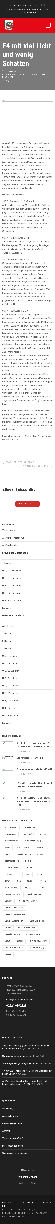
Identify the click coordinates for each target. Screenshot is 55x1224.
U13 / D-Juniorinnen (11, 585)
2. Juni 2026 (25, 810)
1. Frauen (6, 563)
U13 (8, 901)
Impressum (9, 1202)
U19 (8, 954)
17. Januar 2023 (13, 71)
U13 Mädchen (37, 921)
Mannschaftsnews (15, 74)
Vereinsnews (8, 530)
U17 (20, 941)
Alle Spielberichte (10, 545)
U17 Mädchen (36, 948)
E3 (39, 874)
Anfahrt (6, 1131)
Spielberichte (33, 74)
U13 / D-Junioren (10, 678)
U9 (27, 888)
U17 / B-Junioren (10, 656)
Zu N (27, 504)
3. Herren (6, 648)
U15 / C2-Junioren (10, 671)
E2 (27, 874)
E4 (7, 81)
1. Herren (6, 633)
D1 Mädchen (12, 861)
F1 (29, 881)
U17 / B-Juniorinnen (11, 571)
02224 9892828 (29, 13)
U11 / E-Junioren (10, 701)
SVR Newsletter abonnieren (15, 1153)
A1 (43, 834)
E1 (29, 868)
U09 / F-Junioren (10, 715)
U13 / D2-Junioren (10, 686)
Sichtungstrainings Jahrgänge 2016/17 (34, 769)
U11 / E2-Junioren (10, 708)
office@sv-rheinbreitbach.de (20, 999)
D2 (28, 861)
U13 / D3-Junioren (10, 693)
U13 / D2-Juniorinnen (12, 593)
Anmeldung (7, 1108)
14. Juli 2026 (25, 763)
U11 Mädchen (33, 894)
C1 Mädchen (24, 854)
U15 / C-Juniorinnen (11, 578)
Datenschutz (30, 1202)
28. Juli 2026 (25, 751)
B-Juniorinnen (33, 841)
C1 (7, 854)
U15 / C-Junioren (10, 663)
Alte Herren (7, 626)
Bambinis (6, 608)
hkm (42, 881)
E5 (18, 881)
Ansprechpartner (10, 1116)
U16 (7, 941)
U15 (8, 928)
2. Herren (6, 641)
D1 (40, 854)
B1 (7, 848)
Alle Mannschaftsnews (13, 538)
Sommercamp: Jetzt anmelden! (30, 758)
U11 (11, 81)
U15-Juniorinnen (35, 934)
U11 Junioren (12, 894)
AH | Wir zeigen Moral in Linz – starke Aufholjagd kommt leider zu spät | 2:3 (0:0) (33, 801)
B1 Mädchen (23, 848)
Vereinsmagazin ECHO (12, 1138)
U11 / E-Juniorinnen (11, 600)
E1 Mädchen (11, 874)
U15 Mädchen (12, 934)
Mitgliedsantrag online (12, 1146)
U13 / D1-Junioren (27, 901)
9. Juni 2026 (25, 791)
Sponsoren (11, 888)
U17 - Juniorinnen (14, 948)
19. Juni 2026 (25, 774)
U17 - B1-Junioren (38, 941)
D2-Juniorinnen (13, 868)
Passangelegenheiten (12, 1123)
